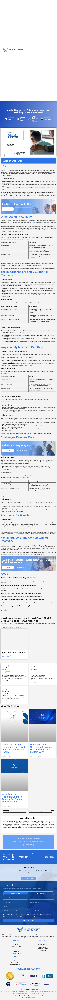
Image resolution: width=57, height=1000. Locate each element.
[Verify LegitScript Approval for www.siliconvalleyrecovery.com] (8, 985)
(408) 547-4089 (5, 656)
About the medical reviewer (7, 666)
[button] (46, 50)
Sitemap (33, 997)
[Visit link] (13, 50)
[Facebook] (49, 50)
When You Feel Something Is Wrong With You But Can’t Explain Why (41, 748)
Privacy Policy (26, 997)
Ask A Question (41, 893)
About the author (7, 689)
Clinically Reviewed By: (48, 117)
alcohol (34, 222)
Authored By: (11, 117)
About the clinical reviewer (36, 666)
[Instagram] (52, 50)
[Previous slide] (14, 857)
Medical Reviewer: (34, 117)
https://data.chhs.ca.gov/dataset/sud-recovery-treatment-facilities (28, 995)
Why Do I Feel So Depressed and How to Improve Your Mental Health (14, 748)
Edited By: (23, 117)
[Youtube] (45, 955)
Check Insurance (15, 893)
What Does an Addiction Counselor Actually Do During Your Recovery (12, 798)
